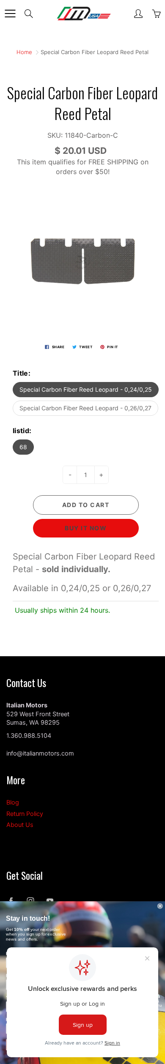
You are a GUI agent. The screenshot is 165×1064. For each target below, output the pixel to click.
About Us (19, 825)
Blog (12, 802)
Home (24, 52)
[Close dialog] (160, 906)
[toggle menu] (10, 13)
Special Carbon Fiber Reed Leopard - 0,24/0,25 (85, 389)
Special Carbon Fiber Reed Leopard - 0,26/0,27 (85, 408)
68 (23, 446)
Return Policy (24, 814)
